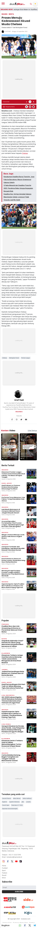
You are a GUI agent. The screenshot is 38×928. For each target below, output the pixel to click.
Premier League (25, 358)
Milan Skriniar (16, 798)
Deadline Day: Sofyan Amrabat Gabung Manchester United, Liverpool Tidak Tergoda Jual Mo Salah (17, 197)
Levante (28, 802)
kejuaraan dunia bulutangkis (10, 808)
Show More (19, 412)
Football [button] (5, 868)
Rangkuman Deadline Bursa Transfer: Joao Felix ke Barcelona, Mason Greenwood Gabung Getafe (19, 179)
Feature (4, 873)
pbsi (23, 802)
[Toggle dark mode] (35, 4)
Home (4, 866)
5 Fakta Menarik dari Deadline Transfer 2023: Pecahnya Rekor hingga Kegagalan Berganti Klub (18, 188)
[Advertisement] (19, 79)
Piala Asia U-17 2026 (17, 805)
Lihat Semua (32, 430)
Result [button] (4, 875)
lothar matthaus (27, 798)
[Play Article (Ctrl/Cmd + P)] (26, 106)
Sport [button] (4, 870)
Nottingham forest (14, 358)
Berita (11, 14)
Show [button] (4, 878)
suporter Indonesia (14, 802)
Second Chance (6, 798)
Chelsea (25, 153)
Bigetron (4, 802)
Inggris (5, 14)
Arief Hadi (8, 31)
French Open (5, 805)
